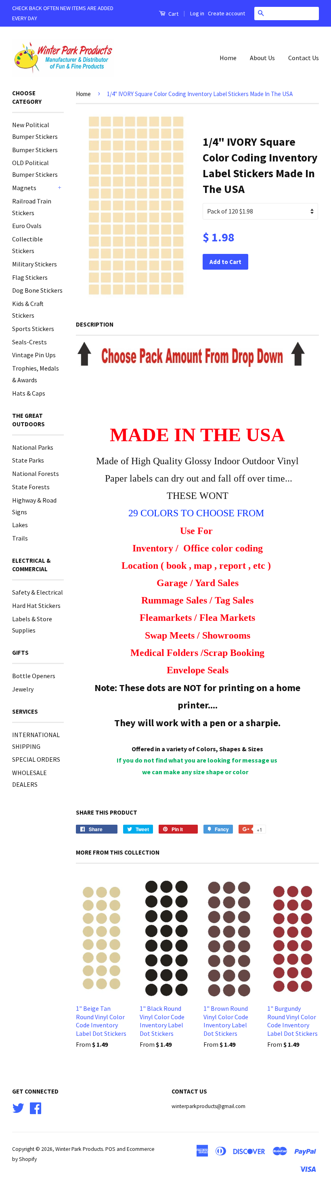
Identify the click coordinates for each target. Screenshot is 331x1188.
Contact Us (303, 58)
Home (228, 58)
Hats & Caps (28, 393)
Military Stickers (34, 264)
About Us (262, 58)
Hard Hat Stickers (36, 605)
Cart (172, 13)
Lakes (20, 525)
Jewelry (23, 689)
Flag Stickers (30, 277)
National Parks (32, 447)
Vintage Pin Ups (34, 355)
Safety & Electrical (37, 592)
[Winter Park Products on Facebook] (35, 1107)
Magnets (24, 188)
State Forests (31, 487)
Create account (226, 13)
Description (94, 324)
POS (110, 1149)
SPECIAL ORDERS (36, 759)
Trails (20, 538)
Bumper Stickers (35, 150)
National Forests (35, 473)
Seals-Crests (29, 342)
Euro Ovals (27, 226)
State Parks (28, 460)
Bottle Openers (33, 676)
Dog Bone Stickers (37, 290)
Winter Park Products (79, 1149)
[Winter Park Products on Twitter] (18, 1107)
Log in (197, 13)
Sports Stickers (33, 329)
